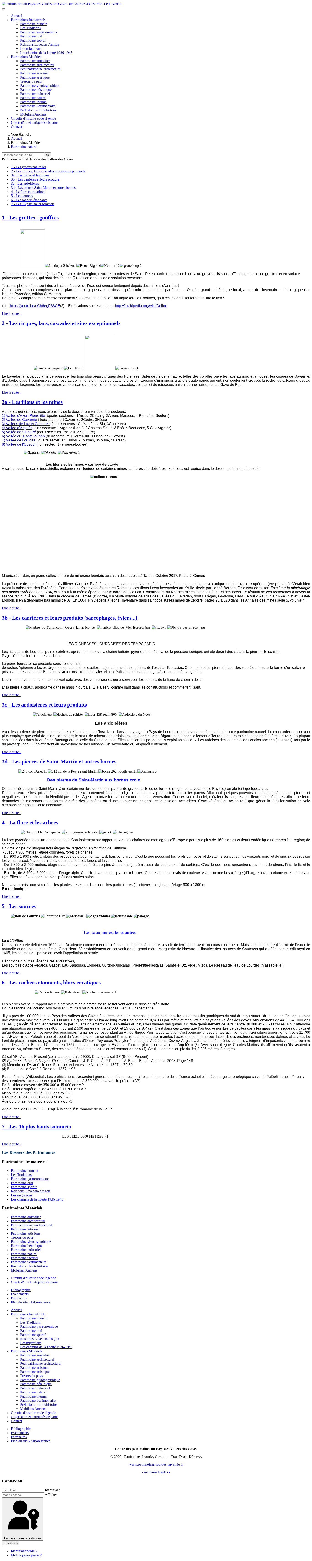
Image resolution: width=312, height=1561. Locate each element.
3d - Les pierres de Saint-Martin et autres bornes (59, 762)
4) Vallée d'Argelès (17, 428)
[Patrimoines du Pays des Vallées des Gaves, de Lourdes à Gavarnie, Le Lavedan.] (62, 4)
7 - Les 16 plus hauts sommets (32, 204)
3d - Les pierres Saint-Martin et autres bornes (43, 187)
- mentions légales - (156, 1472)
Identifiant (52, 1490)
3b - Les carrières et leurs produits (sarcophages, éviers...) (69, 618)
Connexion (11, 1543)
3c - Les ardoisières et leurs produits (44, 705)
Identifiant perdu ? (24, 1551)
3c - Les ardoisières (25, 183)
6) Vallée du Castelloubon (23, 436)
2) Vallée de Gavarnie (19, 420)
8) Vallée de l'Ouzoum (19, 444)
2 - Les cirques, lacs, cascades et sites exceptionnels (48, 171)
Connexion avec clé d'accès (22, 1538)
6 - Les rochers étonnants (29, 200)
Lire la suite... (11, 313)
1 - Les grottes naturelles (28, 167)
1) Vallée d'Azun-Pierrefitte (24, 416)
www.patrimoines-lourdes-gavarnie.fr (156, 1464)
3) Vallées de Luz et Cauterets (26, 424)
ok (47, 155)
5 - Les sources (22, 196)
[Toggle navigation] (3, 9)
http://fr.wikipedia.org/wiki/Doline (141, 306)
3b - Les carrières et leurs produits (35, 179)
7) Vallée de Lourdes (18, 440)
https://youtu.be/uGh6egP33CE (35, 306)
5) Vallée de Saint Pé (19, 432)
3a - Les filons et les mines (30, 175)
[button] (28, 20)
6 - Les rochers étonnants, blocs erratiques (51, 982)
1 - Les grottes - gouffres (30, 218)
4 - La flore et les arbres (28, 192)
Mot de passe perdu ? (26, 1555)
